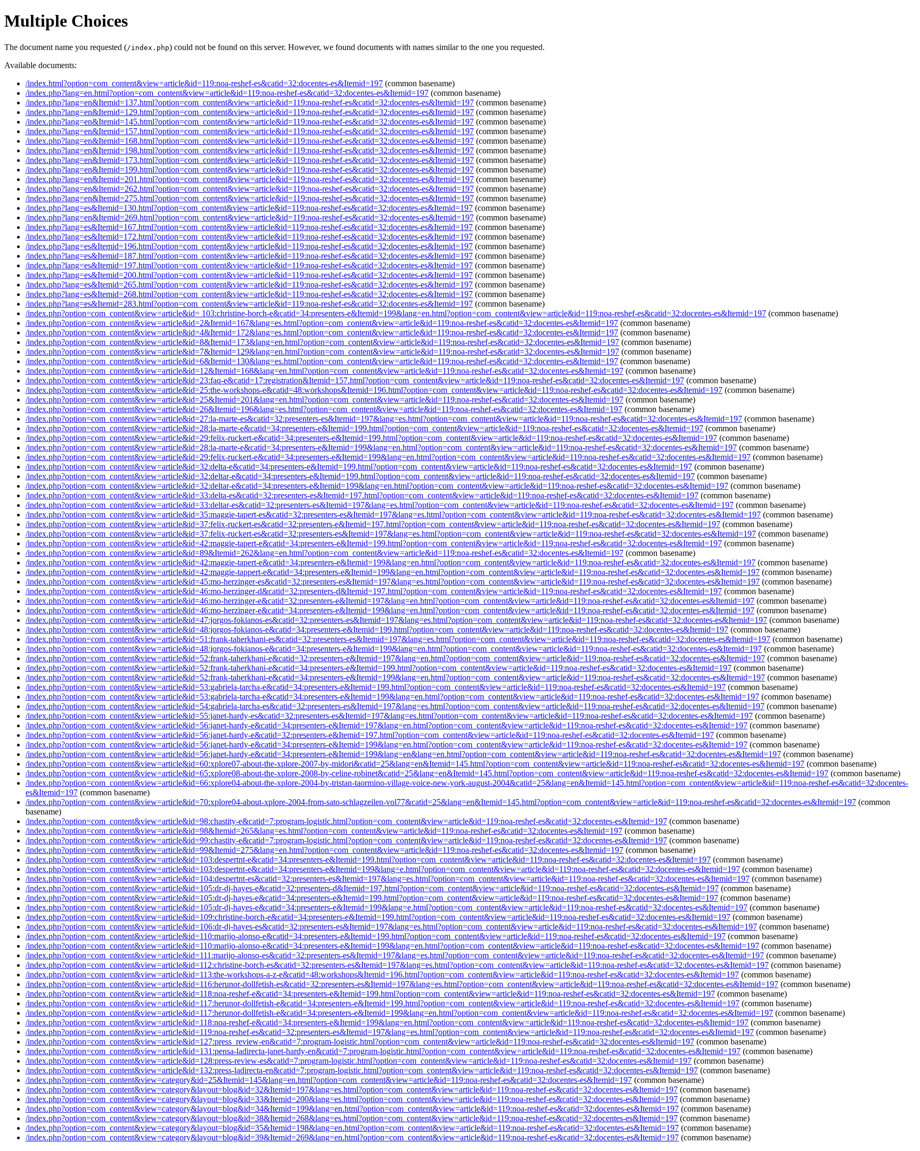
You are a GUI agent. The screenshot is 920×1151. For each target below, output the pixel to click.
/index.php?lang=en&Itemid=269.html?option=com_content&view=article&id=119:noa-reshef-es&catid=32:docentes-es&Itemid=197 (250, 217)
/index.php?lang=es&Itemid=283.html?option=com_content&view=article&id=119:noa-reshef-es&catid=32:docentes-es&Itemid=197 (249, 303)
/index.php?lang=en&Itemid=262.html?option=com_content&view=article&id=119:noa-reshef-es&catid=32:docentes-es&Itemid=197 (250, 188)
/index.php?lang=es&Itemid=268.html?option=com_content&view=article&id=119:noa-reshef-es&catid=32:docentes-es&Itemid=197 (249, 294)
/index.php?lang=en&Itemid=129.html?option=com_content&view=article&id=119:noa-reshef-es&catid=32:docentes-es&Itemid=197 (250, 112)
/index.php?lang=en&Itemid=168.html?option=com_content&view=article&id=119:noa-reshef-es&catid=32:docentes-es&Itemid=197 (250, 140)
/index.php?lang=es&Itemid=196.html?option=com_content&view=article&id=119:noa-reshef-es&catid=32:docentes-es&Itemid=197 (249, 246)
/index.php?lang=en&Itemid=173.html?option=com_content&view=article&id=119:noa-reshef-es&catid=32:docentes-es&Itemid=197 (250, 160)
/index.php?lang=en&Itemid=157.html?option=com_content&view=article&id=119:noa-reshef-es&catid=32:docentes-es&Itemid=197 (250, 131)
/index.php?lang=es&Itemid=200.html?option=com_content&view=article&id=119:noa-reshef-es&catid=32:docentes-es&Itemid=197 (249, 274)
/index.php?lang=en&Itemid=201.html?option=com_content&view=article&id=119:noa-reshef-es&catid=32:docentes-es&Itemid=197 (250, 179)
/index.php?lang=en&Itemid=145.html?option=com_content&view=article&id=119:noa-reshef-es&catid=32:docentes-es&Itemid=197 (250, 121)
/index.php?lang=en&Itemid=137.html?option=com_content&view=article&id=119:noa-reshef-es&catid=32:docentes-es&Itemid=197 (250, 102)
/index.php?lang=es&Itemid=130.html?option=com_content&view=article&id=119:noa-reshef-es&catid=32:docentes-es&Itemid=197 (249, 207)
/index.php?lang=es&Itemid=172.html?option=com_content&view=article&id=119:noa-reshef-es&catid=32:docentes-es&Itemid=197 (249, 236)
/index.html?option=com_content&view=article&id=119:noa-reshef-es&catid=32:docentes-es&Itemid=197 (204, 83)
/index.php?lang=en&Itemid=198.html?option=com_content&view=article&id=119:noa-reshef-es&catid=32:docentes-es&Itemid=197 (250, 150)
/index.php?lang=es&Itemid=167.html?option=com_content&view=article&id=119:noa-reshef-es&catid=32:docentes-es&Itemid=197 (249, 227)
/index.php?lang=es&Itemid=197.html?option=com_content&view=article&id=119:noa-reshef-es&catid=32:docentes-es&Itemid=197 (249, 265)
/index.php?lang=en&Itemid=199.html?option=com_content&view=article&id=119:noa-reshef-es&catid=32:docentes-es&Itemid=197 (250, 169)
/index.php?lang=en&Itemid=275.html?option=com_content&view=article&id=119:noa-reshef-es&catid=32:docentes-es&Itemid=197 (250, 198)
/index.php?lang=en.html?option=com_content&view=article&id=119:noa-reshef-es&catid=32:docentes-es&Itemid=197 (227, 92)
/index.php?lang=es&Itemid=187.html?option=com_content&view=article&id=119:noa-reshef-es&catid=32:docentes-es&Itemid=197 (249, 255)
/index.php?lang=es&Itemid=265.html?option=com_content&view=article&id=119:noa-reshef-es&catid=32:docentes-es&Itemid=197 (249, 284)
